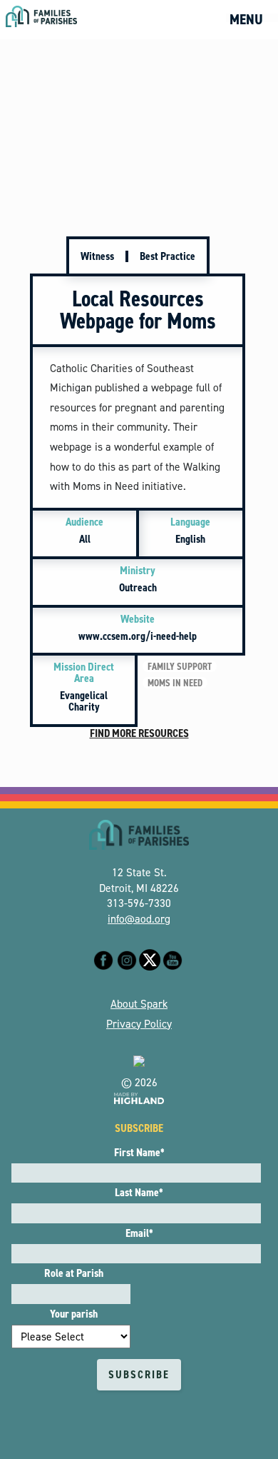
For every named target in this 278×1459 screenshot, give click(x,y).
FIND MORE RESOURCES (139, 733)
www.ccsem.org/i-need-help (137, 627)
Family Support (180, 666)
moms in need (175, 682)
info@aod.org (139, 918)
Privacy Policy (139, 1023)
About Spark (139, 1003)
